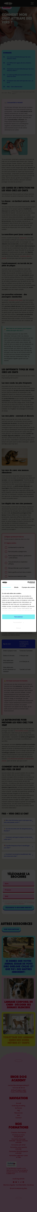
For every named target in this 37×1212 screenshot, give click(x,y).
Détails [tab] (16, 587)
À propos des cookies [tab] (28, 587)
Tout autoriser (18, 616)
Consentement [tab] (6, 587)
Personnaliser (17, 622)
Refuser (18, 628)
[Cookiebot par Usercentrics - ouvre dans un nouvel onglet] (27, 582)
